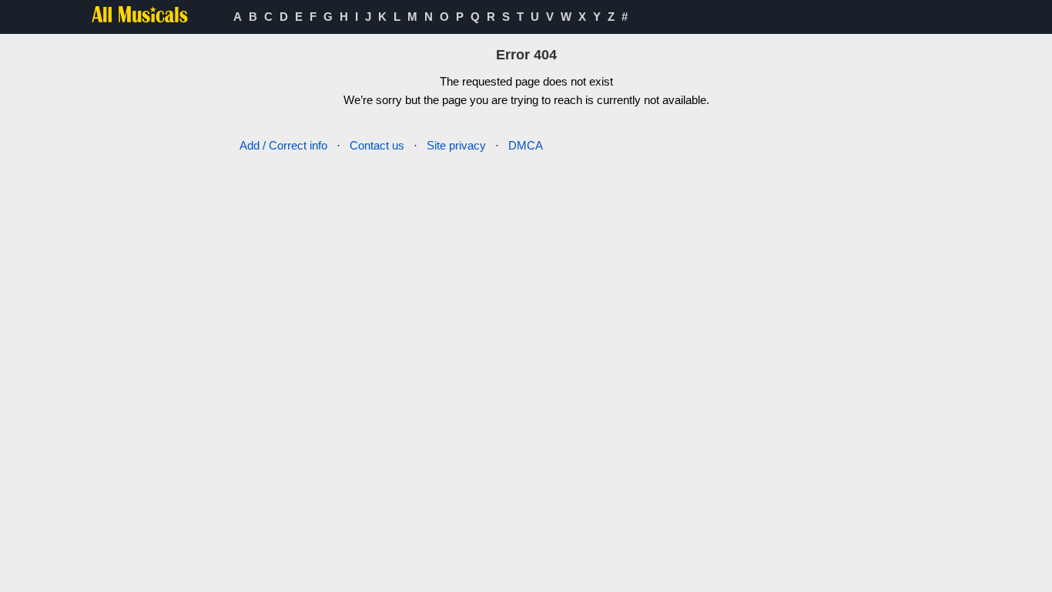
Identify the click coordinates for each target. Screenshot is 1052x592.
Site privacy (456, 145)
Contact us (377, 145)
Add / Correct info (283, 145)
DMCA (525, 145)
